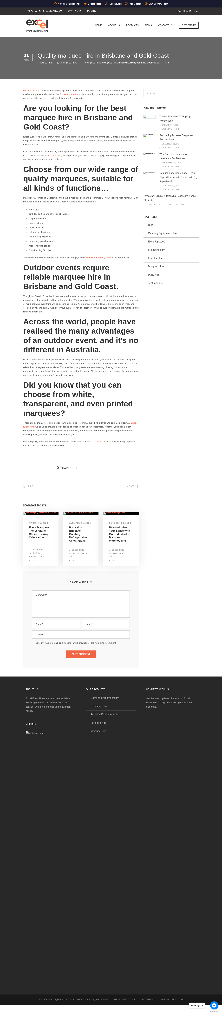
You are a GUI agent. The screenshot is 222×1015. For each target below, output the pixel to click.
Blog (36, 553)
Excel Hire (46, 63)
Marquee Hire (69, 63)
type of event (53, 155)
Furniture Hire (98, 722)
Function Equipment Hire (105, 714)
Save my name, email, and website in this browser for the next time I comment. (76, 643)
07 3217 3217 (74, 11)
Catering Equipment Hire (162, 233)
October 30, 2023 (120, 523)
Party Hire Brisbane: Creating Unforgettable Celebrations (78, 534)
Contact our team (69, 94)
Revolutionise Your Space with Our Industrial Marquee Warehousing (119, 534)
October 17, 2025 (171, 186)
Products (132, 25)
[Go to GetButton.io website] (214, 1012)
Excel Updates (156, 241)
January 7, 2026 (170, 125)
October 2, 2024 (154, 204)
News (148, 25)
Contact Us (165, 25)
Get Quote (189, 25)
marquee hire (93, 63)
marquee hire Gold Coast (145, 63)
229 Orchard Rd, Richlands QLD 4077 (44, 11)
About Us (114, 25)
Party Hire (154, 274)
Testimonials (155, 283)
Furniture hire (155, 258)
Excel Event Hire (31, 90)
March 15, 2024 (38, 523)
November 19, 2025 (171, 163)
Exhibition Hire (156, 250)
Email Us (91, 11)
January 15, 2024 (80, 523)
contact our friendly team (98, 257)
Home (98, 25)
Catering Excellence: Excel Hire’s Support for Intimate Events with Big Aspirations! (178, 177)
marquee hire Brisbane (115, 63)
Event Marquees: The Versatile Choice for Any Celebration (40, 532)
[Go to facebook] (214, 1005)
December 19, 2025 (171, 144)
